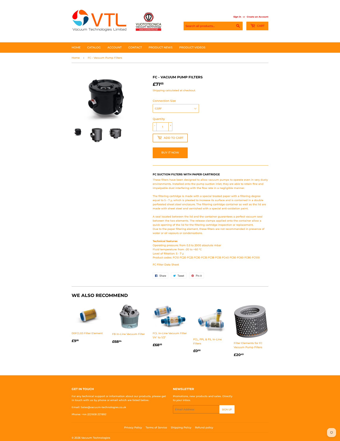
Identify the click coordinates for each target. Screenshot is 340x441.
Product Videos (192, 47)
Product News (161, 47)
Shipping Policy (181, 427)
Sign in (237, 16)
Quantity (159, 119)
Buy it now (170, 152)
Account (114, 47)
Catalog (94, 47)
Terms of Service (156, 427)
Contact (135, 47)
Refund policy (204, 427)
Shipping (159, 90)
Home (76, 47)
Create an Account (257, 16)
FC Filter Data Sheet (166, 264)
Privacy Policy (133, 427)
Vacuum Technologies (95, 437)
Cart (260, 26)
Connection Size (164, 101)
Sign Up (227, 409)
